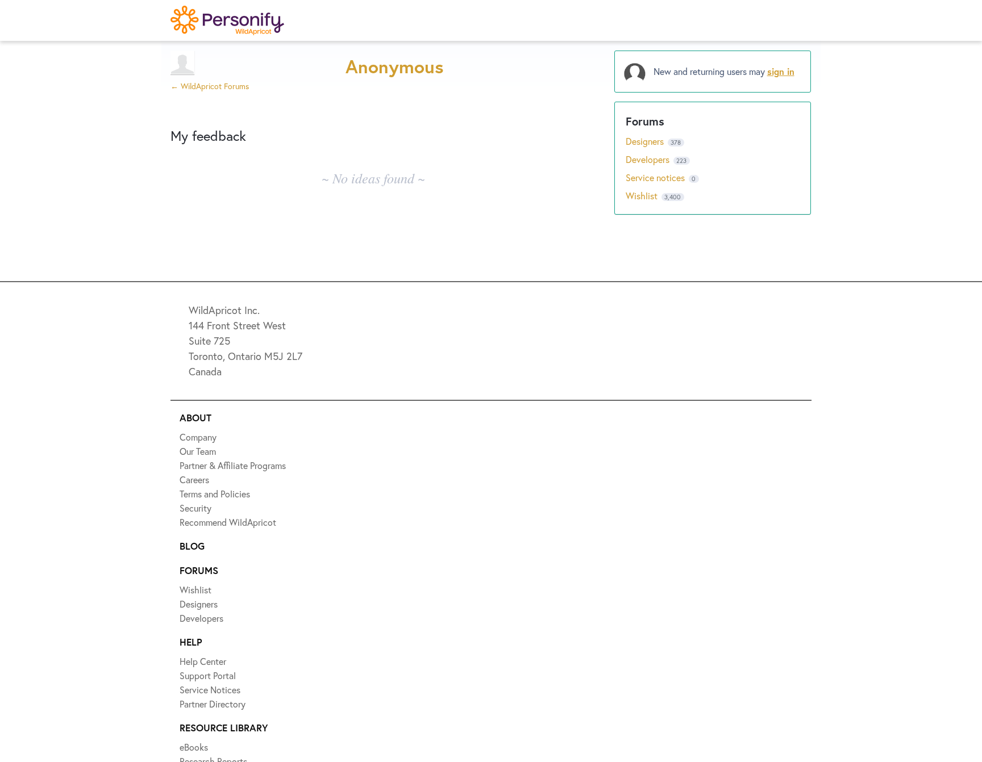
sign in (780, 71)
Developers (649, 159)
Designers (646, 141)
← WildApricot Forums (209, 86)
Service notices (656, 177)
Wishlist (643, 196)
